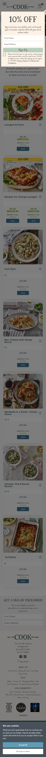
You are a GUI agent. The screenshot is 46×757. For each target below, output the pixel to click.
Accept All (23, 745)
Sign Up (23, 50)
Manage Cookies (23, 751)
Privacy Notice (22, 60)
